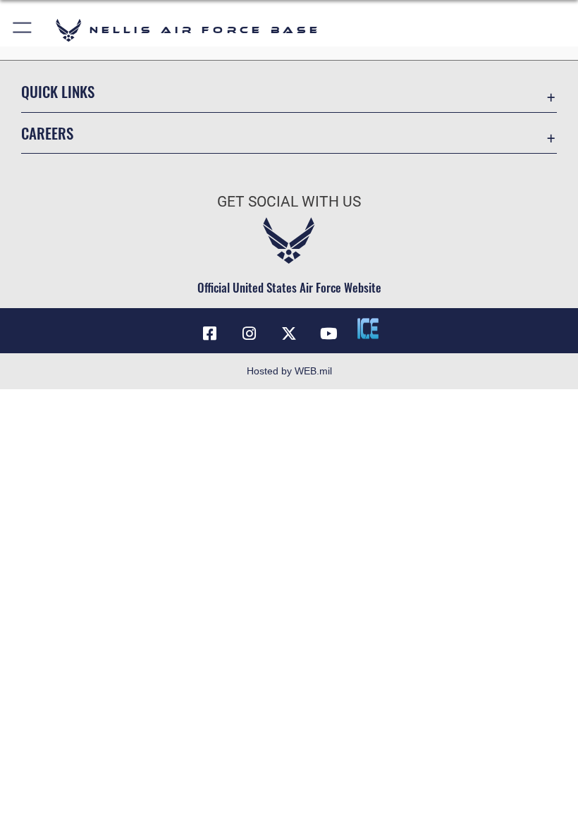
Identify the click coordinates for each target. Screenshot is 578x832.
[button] (23, 30)
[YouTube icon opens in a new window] (328, 333)
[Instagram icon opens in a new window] (249, 333)
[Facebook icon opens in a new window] (210, 333)
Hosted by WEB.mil (289, 371)
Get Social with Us (289, 201)
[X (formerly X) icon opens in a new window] (289, 333)
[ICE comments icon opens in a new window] (368, 328)
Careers (47, 133)
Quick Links (57, 91)
